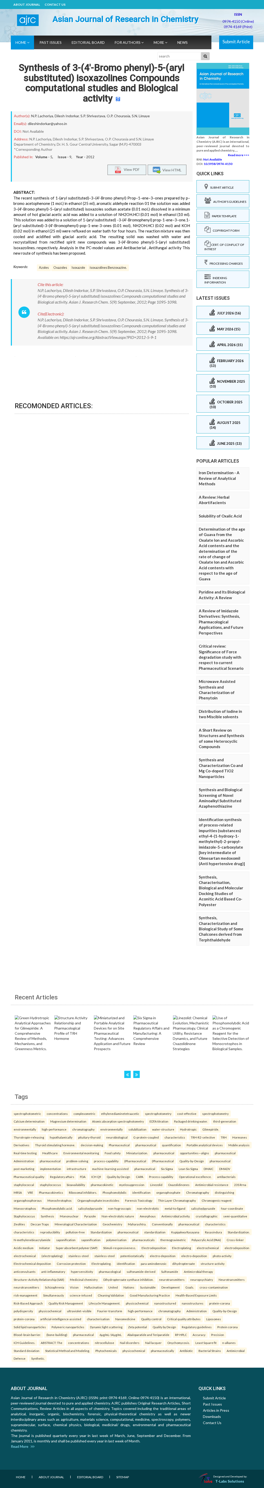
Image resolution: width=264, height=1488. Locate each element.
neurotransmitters (172, 1279)
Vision (74, 1287)
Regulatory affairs (62, 1176)
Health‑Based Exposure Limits (196, 1295)
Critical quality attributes (184, 1319)
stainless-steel (78, 1256)
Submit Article (236, 41)
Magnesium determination (68, 1121)
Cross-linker (235, 1240)
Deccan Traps (40, 1224)
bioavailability (76, 1184)
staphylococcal (24, 1184)
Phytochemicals (106, 1350)
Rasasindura (213, 1232)
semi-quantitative (235, 1216)
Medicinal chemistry (84, 1279)
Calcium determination (29, 1121)
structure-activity (213, 1263)
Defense (20, 1358)
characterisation (98, 1319)
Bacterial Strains (210, 1350)
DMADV (224, 1169)
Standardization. (239, 1232)
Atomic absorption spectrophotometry (118, 1121)
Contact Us (55, 4)
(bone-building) (56, 1334)
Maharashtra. (137, 1224)
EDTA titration (159, 1121)
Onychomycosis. (178, 1342)
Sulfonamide (169, 1271)
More (159, 42)
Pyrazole (90, 1216)
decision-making (92, 1145)
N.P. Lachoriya (42, 116)
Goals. (189, 1287)
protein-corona (219, 1303)
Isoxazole (78, 268)
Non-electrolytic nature (118, 1216)
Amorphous (148, 1216)
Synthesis (47, 1216)
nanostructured (165, 1303)
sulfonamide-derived (141, 1271)
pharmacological (110, 1271)
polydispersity (23, 1311)
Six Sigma (167, 1169)
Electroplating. (101, 1263)
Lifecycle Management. (104, 1303)
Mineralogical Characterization (76, 1224)
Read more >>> (238, 155)
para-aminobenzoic (154, 1263)
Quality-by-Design (191, 1161)
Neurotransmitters (232, 1279)
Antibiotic (186, 1350)
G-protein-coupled (146, 1137)
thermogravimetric (173, 1240)
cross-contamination (214, 1287)
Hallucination (93, 1287)
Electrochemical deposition (32, 1263)
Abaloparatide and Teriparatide (148, 1334)
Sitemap (122, 1477)
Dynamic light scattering (106, 1327)
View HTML (171, 170)
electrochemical (208, 1248)
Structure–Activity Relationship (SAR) (39, 1279)
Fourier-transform (109, 1311)
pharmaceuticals (143, 1240)
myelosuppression (131, 1184)
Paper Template (223, 216)
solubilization (137, 1129)
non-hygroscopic (119, 1208)
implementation (50, 1169)
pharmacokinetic (102, 1184)
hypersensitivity (82, 1271)
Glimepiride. (210, 1129)
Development (170, 1287)
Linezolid (156, 1184)
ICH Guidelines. (24, 1342)
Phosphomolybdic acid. (57, 1208)
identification (141, 1192)
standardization (155, 1232)
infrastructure (76, 1169)
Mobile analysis (239, 1145)
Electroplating (181, 1248)
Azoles (44, 268)
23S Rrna (240, 1184)
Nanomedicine (125, 1319)
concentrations (57, 1113)
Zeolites (19, 1224)
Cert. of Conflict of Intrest (224, 247)
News (182, 42)
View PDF (130, 169)
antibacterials (226, 1176)
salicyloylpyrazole (90, 1208)
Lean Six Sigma (188, 1169)
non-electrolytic (148, 1208)
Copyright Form (225, 230)
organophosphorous (28, 1200)
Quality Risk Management (65, 1303)
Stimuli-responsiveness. (119, 1248)
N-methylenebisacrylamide (32, 1240)
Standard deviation (26, 1350)
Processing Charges (225, 263)
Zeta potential (137, 1327)
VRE (30, 1192)
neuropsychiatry (201, 1279)
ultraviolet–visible (79, 1311)
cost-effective (186, 1113)
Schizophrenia (54, 1287)
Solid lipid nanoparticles (30, 1327)
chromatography (83, 1129)
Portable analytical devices (205, 1145)
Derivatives (21, 1145)
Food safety (113, 1153)
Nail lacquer (153, 1342)
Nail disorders (129, 1342)
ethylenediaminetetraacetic (120, 1113)
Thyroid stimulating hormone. (55, 1145)
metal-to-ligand (175, 1208)
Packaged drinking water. (191, 1121)
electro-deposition (163, 1256)
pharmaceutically (162, 1350)
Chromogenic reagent (217, 1200)
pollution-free (75, 1232)
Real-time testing (25, 1153)
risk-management (25, 1295)
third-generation (224, 1121)
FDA (83, 1176)
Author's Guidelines (228, 202)
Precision (217, 1334)
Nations (128, 1287)
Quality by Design (118, 1176)
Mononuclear (69, 1216)
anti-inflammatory (53, 1271)
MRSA (18, 1192)
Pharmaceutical (119, 1145)
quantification (171, 1145)
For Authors (128, 42)
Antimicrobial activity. (175, 1216)
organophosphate (168, 1192)
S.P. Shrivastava (92, 116)
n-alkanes (229, 1342)
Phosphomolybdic (115, 1192)
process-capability (106, 1161)
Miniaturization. (137, 1153)
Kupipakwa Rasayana (185, 1232)
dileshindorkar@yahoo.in (47, 123)
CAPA (139, 1176)
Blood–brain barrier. (27, 1334)
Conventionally (162, 1224)
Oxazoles (60, 268)
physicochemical (137, 1303)
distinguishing (224, 1192)
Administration (24, 1161)
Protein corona (227, 1327)
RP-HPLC (181, 1334)
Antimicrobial (236, 1350)
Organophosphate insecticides (98, 1200)
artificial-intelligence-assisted (60, 1319)
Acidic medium (24, 1248)
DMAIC (208, 1169)
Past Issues (50, 42)
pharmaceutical (145, 1145)
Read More (21, 1446)
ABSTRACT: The (51, 1342)
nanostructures (192, 1303)
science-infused (81, 1295)
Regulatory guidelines (197, 1327)
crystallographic (207, 1216)
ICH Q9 (96, 1176)
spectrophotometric (27, 1113)
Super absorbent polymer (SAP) (76, 1248)
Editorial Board (88, 42)
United (113, 1287)
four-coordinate (232, 1208)
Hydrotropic (188, 1129)
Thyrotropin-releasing (29, 1137)
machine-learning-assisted (110, 1169)
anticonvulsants (25, 1271)
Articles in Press (216, 1410)
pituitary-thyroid (89, 1137)
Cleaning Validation (111, 1295)
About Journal (26, 4)
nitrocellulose (104, 1342)
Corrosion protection (71, 1263)
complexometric (84, 1113)
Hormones (239, 1137)
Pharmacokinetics (51, 1192)
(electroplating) (52, 1256)
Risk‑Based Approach (28, 1303)
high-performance (54, 1129)
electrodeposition (237, 1248)
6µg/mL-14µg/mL (111, 1334)
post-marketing (24, 1169)
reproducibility (50, 1232)
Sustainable (148, 1287)
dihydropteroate (183, 1263)
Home (21, 42)
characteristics (174, 1137)
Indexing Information (215, 280)
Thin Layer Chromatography (177, 1200)
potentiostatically (132, 1256)
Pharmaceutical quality (29, 1176)
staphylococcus (50, 1184)
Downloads (212, 1416)
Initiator (44, 1248)
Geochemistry (112, 1224)
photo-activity (222, 1256)
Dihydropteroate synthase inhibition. (128, 1279)
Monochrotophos (59, 1200)
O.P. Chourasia (118, 116)
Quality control (151, 1319)
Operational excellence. (195, 1176)
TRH (224, 1137)
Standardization (101, 1232)
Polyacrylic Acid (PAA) (206, 1240)
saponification (66, 1240)
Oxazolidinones (178, 1184)
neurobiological (117, 1137)
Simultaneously (53, 1295)
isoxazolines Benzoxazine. (108, 268)
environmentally (25, 1129)
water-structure (163, 1129)
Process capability (161, 1176)
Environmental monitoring (81, 1153)
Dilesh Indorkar (67, 116)
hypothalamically (61, 1137)
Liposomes (213, 1319)
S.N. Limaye (141, 116)
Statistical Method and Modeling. (67, 1350)
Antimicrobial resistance (211, 1184)
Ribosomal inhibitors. (83, 1192)
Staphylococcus (24, 1216)
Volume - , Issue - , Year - (64, 157)
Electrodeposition (154, 1248)
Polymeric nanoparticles (68, 1327)
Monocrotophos (25, 1208)
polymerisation (116, 1240)
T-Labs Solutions (229, 1481)
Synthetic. (38, 1358)
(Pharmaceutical (135, 1161)
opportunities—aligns (194, 1153)
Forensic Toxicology (138, 1200)
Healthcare (50, 1153)
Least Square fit (206, 1342)
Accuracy (199, 1334)
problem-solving (77, 1161)
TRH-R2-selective (203, 1137)
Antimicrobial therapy (198, 1271)
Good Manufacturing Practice (150, 1295)
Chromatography (197, 1192)
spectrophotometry (158, 1113)
